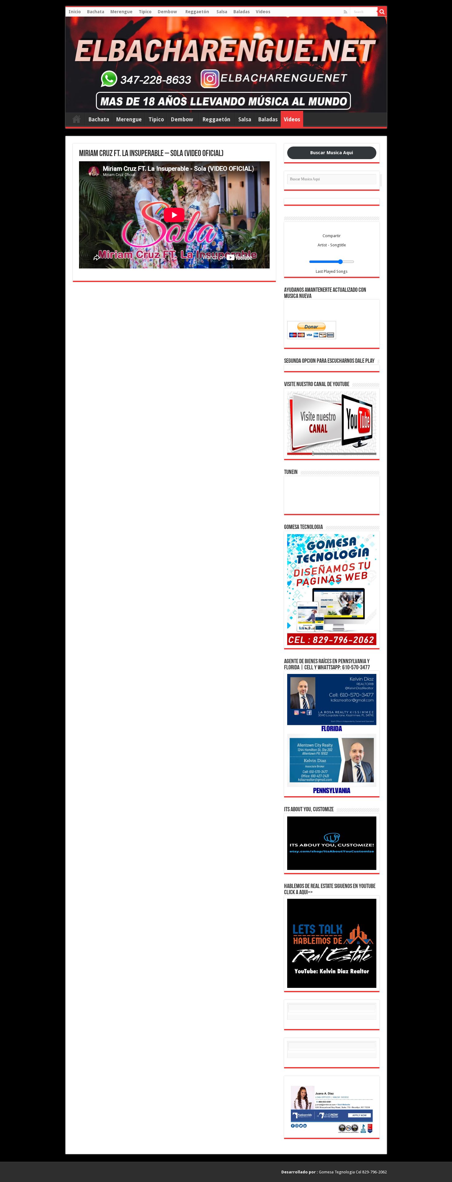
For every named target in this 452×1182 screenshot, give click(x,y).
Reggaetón (197, 11)
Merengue (121, 11)
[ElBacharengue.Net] (226, 64)
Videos (263, 11)
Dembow (168, 11)
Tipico (145, 11)
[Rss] (345, 12)
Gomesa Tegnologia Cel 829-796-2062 (334, 1172)
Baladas (241, 11)
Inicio (75, 11)
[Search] (382, 11)
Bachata (95, 11)
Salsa (221, 11)
